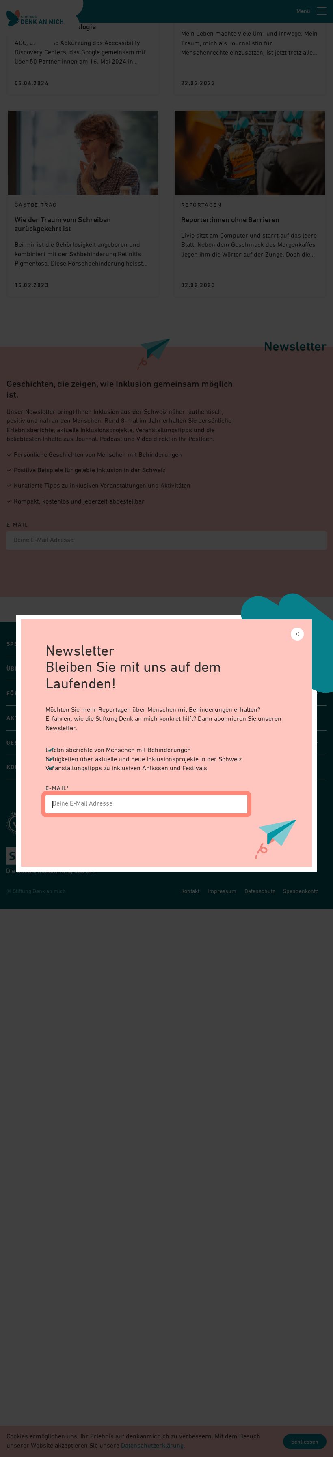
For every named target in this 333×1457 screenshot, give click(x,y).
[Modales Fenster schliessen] (297, 634)
